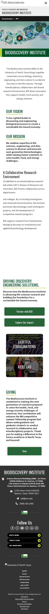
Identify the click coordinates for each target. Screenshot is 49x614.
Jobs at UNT (24, 585)
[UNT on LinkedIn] (32, 528)
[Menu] (46, 3)
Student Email (24, 577)
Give (24, 451)
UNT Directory (24, 579)
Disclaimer (24, 597)
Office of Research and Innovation (15, 9)
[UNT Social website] (36, 528)
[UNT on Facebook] (12, 528)
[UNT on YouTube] (22, 528)
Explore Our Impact (24, 322)
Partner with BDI (25, 311)
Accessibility (24, 588)
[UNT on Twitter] (17, 528)
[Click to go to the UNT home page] (12, 3)
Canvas (24, 574)
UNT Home (24, 609)
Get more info (15, 546)
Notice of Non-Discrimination (24, 599)
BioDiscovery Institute (16, 12)
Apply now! (14, 535)
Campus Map (24, 582)
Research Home (7, 19)
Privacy (24, 601)
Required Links (24, 606)
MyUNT (24, 571)
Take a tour (14, 540)
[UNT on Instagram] (27, 528)
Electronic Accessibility (24, 604)
